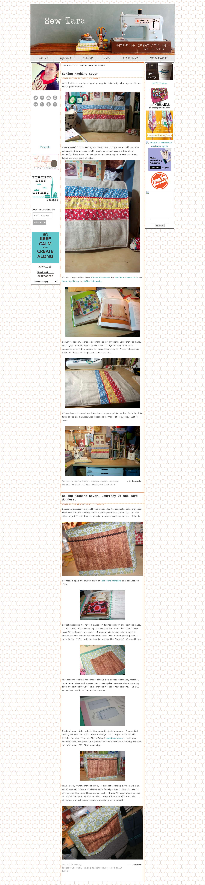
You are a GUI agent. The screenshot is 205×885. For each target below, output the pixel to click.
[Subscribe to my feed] (42, 106)
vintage (114, 481)
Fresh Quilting (70, 281)
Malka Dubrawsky (93, 281)
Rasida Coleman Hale (126, 278)
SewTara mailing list (44, 209)
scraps (94, 481)
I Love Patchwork (100, 278)
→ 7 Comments (134, 865)
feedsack (75, 484)
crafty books (81, 481)
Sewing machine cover (80, 74)
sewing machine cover (104, 484)
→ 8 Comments (134, 481)
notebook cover (114, 738)
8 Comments (94, 79)
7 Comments (98, 504)
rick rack (75, 868)
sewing (104, 481)
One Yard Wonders (111, 581)
